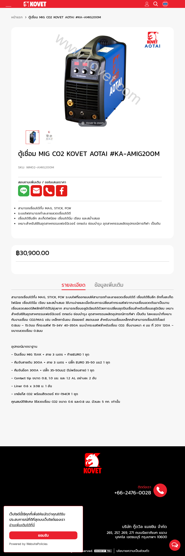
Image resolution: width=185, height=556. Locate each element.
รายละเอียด (74, 285)
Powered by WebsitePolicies (28, 544)
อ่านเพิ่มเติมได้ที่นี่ (22, 525)
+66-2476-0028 (132, 492)
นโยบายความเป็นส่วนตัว (132, 550)
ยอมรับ (43, 535)
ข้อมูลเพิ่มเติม (109, 285)
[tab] (74, 285)
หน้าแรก (17, 17)
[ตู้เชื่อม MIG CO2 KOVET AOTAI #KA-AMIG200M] (32, 137)
